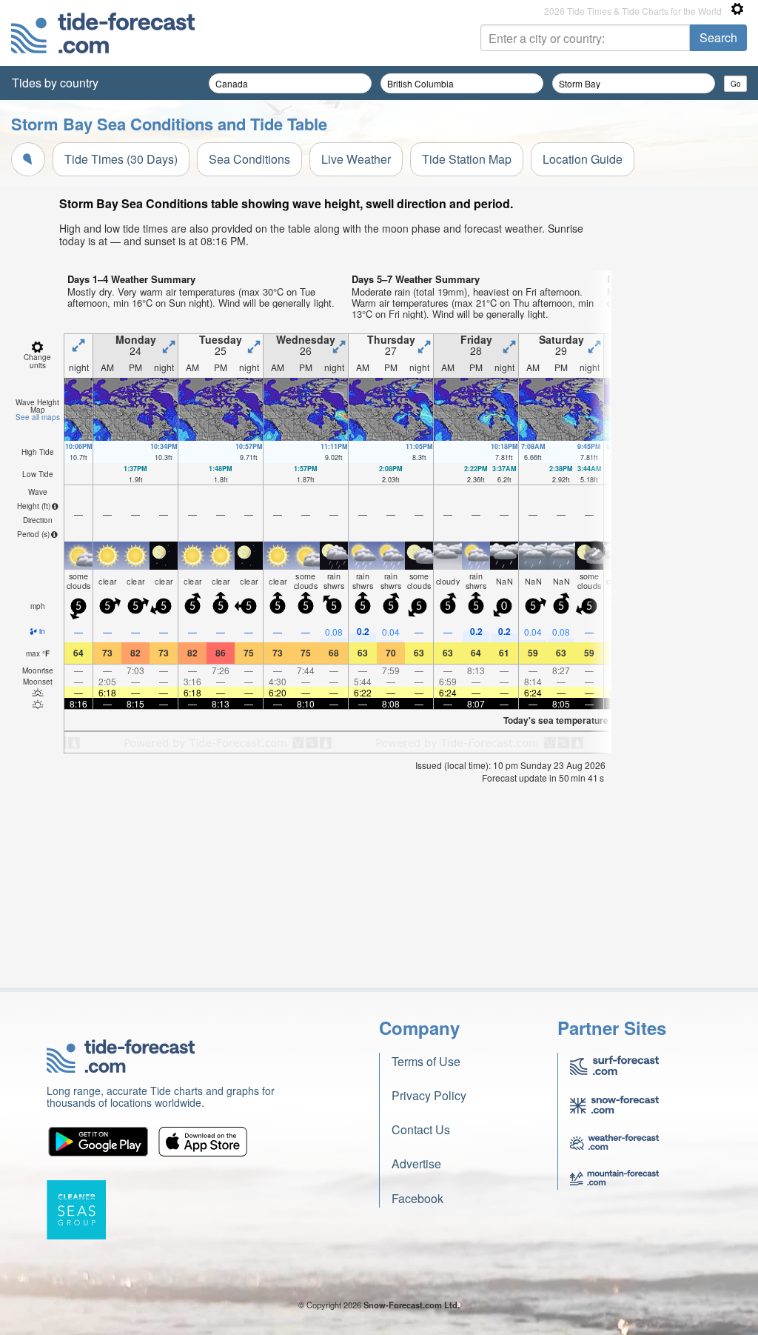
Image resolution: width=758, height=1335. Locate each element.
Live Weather (356, 158)
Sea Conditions (249, 158)
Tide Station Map (467, 158)
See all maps (38, 417)
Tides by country (55, 82)
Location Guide (583, 158)
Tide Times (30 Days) (121, 158)
